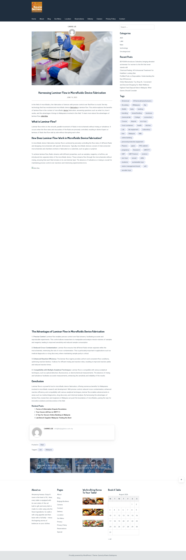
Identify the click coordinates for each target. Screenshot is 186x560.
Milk (140, 134)
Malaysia (49, 450)
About (42, 19)
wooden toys (126, 170)
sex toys (125, 158)
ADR (121, 38)
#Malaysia (136, 105)
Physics (124, 146)
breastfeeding (137, 113)
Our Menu (57, 19)
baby (132, 109)
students (125, 162)
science (144, 154)
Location (68, 19)
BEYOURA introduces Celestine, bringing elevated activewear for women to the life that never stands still (137, 64)
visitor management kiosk (131, 166)
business (149, 113)
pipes (133, 146)
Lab (40, 450)
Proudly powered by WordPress (80, 555)
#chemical (125, 101)
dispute (133, 121)
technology (124, 48)
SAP (123, 154)
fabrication (74, 107)
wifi (145, 166)
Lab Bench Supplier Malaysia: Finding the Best (53, 418)
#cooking (125, 105)
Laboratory (146, 129)
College (137, 117)
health (139, 125)
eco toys (143, 121)
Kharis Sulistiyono (110, 555)
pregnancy (125, 150)
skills (142, 158)
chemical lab (126, 117)
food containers (127, 125)
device (66, 110)
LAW (121, 41)
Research (136, 150)
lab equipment (133, 129)
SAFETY (147, 150)
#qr (145, 105)
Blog (49, 19)
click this (44, 116)
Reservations (79, 19)
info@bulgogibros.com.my (63, 429)
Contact (122, 19)
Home (34, 19)
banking (140, 109)
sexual (134, 158)
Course (124, 121)
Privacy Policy (111, 19)
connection (148, 117)
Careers (99, 19)
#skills (124, 109)
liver (123, 134)
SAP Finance (133, 154)
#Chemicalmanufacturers (142, 101)
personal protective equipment (132, 142)
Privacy (59, 522)
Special (59, 532)
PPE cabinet (143, 146)
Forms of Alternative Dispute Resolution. (51, 409)
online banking (127, 138)
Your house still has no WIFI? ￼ (48, 412)
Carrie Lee (72, 27)
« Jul (109, 539)
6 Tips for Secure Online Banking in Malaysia (53, 415)
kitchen (148, 125)
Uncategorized (125, 52)
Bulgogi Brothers (63, 501)
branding (125, 113)
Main (42, 445)
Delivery (90, 19)
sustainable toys (138, 162)
